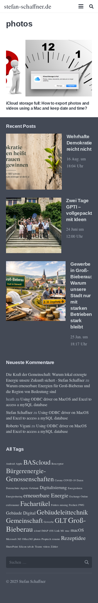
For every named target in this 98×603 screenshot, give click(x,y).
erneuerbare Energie (45, 495)
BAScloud (37, 462)
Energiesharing (14, 496)
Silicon (22, 546)
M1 (62, 530)
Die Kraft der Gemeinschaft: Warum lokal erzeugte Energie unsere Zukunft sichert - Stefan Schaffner (46, 377)
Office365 (27, 539)
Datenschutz (12, 488)
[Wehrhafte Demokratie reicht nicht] (34, 162)
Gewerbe (49, 522)
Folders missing (59, 505)
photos (37, 539)
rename (56, 539)
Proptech (46, 539)
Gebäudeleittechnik (62, 511)
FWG (81, 505)
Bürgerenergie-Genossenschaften (30, 474)
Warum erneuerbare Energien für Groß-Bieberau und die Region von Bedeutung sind (48, 388)
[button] (81, 6)
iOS (51, 530)
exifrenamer (12, 505)
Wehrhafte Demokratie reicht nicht (79, 143)
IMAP (44, 530)
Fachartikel (35, 503)
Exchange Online (78, 496)
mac (67, 530)
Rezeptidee (73, 537)
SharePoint (12, 546)
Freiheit (73, 505)
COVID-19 (70, 480)
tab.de (30, 546)
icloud (37, 530)
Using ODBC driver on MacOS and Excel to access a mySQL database (47, 415)
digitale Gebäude (29, 488)
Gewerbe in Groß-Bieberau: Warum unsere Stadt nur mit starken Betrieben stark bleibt (81, 295)
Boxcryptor (58, 463)
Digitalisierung (53, 487)
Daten (80, 480)
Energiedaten (75, 488)
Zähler (54, 546)
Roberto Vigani (18, 425)
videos (46, 546)
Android (10, 463)
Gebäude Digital (21, 513)
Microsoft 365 (13, 539)
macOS (77, 530)
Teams (38, 546)
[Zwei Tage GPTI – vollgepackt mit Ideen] (33, 225)
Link (57, 530)
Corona (59, 480)
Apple (19, 463)
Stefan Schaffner (19, 412)
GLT (61, 520)
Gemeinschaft (24, 520)
